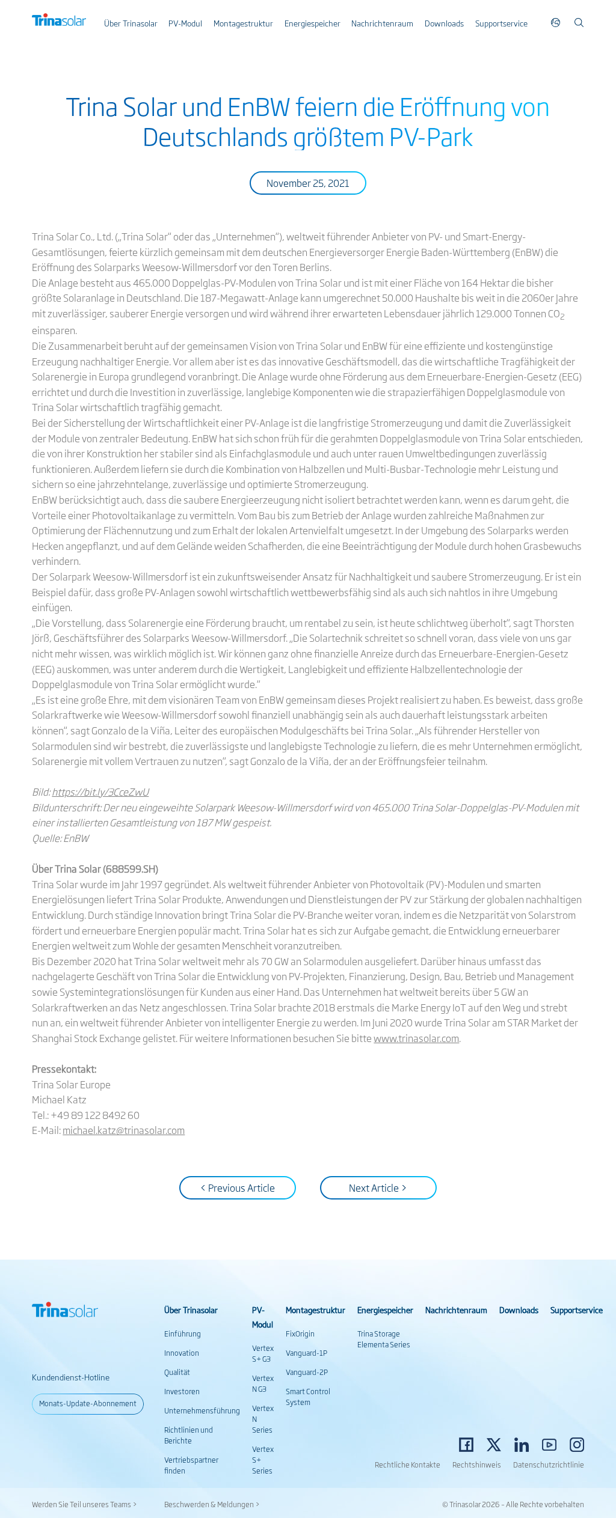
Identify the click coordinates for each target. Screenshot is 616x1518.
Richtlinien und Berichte (188, 1435)
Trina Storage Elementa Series (383, 1339)
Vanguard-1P (306, 1352)
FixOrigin (300, 1333)
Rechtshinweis (476, 1464)
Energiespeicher (312, 23)
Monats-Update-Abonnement (88, 1403)
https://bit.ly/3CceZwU (100, 791)
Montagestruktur (243, 23)
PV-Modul (185, 23)
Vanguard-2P (307, 1372)
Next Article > (378, 1187)
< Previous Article (237, 1187)
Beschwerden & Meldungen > (212, 1504)
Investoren (182, 1391)
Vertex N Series (263, 1419)
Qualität (177, 1372)
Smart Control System (308, 1396)
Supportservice (501, 23)
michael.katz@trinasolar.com (124, 1130)
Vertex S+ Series (263, 1459)
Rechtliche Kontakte (407, 1464)
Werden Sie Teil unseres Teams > (84, 1504)
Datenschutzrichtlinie (548, 1464)
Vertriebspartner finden (191, 1465)
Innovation (181, 1352)
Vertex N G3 (263, 1383)
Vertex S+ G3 (263, 1353)
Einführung (182, 1333)
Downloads (444, 23)
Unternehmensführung (202, 1410)
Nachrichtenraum (382, 23)
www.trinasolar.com (416, 1038)
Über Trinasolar (131, 23)
